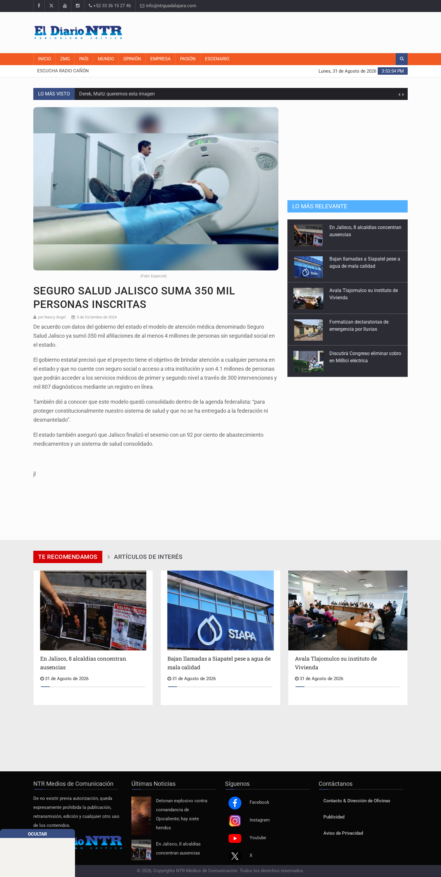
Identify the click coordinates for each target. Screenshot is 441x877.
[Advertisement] (298, 31)
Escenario (217, 59)
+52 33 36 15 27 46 (111, 5)
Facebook (259, 802)
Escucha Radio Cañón (63, 71)
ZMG (65, 59)
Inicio (44, 59)
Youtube (258, 837)
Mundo (106, 59)
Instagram (260, 820)
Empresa (160, 59)
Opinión (132, 59)
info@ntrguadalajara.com (170, 5)
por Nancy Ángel (52, 317)
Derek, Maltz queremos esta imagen (117, 94)
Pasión (188, 59)
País (83, 59)
